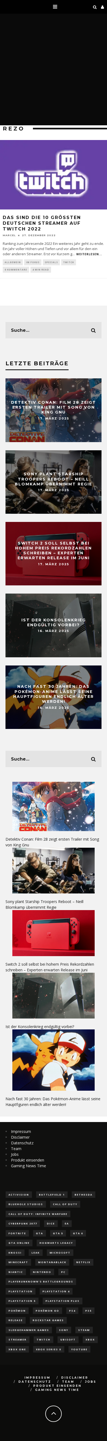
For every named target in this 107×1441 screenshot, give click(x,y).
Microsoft (60, 1252)
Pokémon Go (47, 1310)
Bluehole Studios (26, 1204)
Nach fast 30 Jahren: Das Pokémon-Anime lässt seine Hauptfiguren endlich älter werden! (53, 694)
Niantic (16, 1272)
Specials (51, 262)
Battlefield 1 (52, 1194)
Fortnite (17, 1233)
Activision (19, 1194)
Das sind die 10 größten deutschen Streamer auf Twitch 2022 (42, 223)
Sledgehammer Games (29, 1330)
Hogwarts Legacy (56, 1243)
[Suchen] (95, 7)
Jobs (15, 1154)
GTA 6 (78, 1233)
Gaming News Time (28, 1165)
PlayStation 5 (22, 1301)
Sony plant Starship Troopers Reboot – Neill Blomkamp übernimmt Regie (53, 479)
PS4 (72, 1310)
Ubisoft (68, 1339)
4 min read (40, 269)
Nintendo (42, 1272)
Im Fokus (33, 262)
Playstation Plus (63, 1301)
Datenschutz (22, 1142)
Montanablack (52, 1262)
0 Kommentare (16, 269)
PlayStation (21, 1291)
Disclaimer (20, 1137)
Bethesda (83, 1194)
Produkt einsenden (27, 1160)
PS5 (88, 1310)
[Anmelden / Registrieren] (102, 7)
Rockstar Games (48, 1320)
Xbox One (17, 1349)
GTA (39, 1233)
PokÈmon (17, 1310)
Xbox (90, 1339)
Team (16, 1148)
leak (36, 1252)
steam (84, 1330)
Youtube (79, 1349)
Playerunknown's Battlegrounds (41, 1281)
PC (63, 1272)
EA (67, 1223)
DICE (51, 1223)
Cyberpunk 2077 (23, 1223)
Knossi (15, 1252)
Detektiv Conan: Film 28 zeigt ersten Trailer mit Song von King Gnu (53, 407)
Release (16, 1320)
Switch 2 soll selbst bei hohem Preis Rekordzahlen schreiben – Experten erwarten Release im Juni (53, 551)
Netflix (83, 1262)
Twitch (68, 262)
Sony (63, 1330)
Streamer (18, 1339)
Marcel (9, 235)
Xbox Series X (48, 1349)
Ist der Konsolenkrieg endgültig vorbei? (53, 622)
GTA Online (19, 1243)
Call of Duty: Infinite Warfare (38, 1214)
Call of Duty (65, 1204)
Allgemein (13, 262)
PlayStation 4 (56, 1291)
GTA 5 (58, 1233)
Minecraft (18, 1262)
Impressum (21, 1131)
